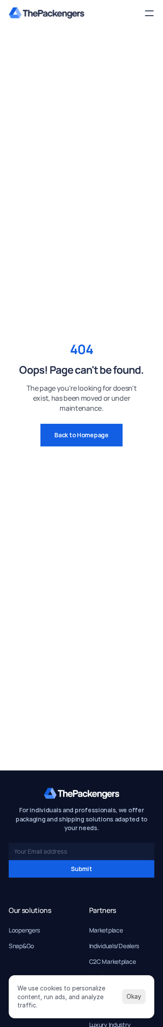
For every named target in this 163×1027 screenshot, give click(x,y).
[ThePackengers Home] (46, 13)
